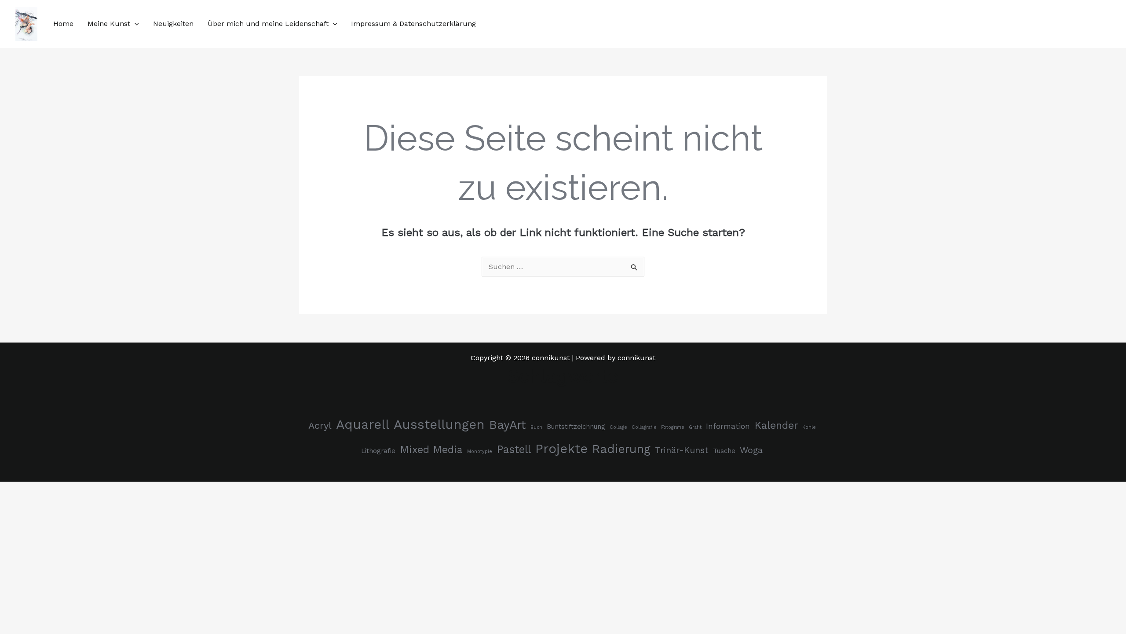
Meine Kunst (109, 23)
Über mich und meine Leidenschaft (268, 23)
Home (63, 23)
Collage (618, 427)
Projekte (561, 448)
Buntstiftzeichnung (576, 427)
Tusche (724, 451)
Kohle (809, 427)
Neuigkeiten (173, 23)
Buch (536, 427)
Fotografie (672, 427)
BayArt (507, 425)
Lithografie (378, 451)
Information (728, 426)
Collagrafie (644, 427)
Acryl (320, 425)
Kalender (776, 425)
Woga (751, 450)
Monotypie (479, 451)
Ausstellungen (439, 424)
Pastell (514, 449)
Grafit (695, 427)
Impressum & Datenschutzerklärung (413, 23)
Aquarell (362, 424)
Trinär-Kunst (682, 450)
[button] (134, 23)
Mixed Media (431, 449)
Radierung (621, 449)
